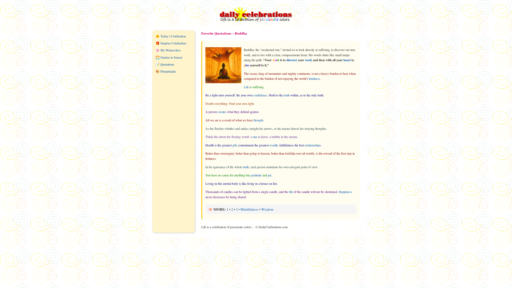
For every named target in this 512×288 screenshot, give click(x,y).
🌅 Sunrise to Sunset (169, 57)
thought (258, 120)
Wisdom (267, 209)
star (255, 137)
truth (287, 95)
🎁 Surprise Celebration (171, 43)
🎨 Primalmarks (166, 71)
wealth (273, 145)
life (291, 192)
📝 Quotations (165, 64)
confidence (260, 95)
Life (246, 87)
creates (222, 112)
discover (291, 60)
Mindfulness (249, 209)
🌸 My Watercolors (168, 50)
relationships (313, 145)
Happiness (345, 192)
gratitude (256, 175)
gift (234, 145)
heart (347, 60)
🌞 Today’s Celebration (171, 36)
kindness (314, 78)
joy (269, 175)
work (308, 60)
